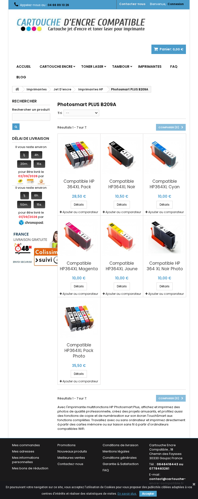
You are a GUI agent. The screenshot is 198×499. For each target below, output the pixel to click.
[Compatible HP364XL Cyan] (164, 155)
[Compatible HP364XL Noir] (121, 155)
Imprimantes (150, 66)
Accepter (148, 493)
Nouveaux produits (72, 451)
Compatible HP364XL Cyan (165, 184)
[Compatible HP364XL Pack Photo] (79, 318)
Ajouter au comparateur (80, 212)
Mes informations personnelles (25, 459)
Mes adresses (23, 451)
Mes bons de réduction (30, 468)
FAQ (173, 66)
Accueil (23, 66)
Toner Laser (92, 66)
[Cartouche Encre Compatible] (84, 25)
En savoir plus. (127, 493)
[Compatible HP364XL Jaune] (121, 236)
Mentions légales (116, 451)
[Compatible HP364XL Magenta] (79, 236)
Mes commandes (26, 445)
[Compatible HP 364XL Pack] (79, 155)
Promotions (66, 445)
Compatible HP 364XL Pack (79, 184)
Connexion (176, 4)
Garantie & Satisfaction (121, 464)
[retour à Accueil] (17, 89)
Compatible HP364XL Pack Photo (78, 350)
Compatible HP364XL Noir (121, 184)
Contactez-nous (132, 4)
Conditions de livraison (120, 445)
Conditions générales (120, 457)
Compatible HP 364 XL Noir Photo (165, 266)
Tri (59, 113)
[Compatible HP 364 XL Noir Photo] (164, 236)
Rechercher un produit (31, 110)
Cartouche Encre (56, 66)
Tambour (120, 66)
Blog (21, 77)
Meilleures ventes (71, 457)
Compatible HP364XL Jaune (122, 266)
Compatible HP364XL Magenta (79, 266)
